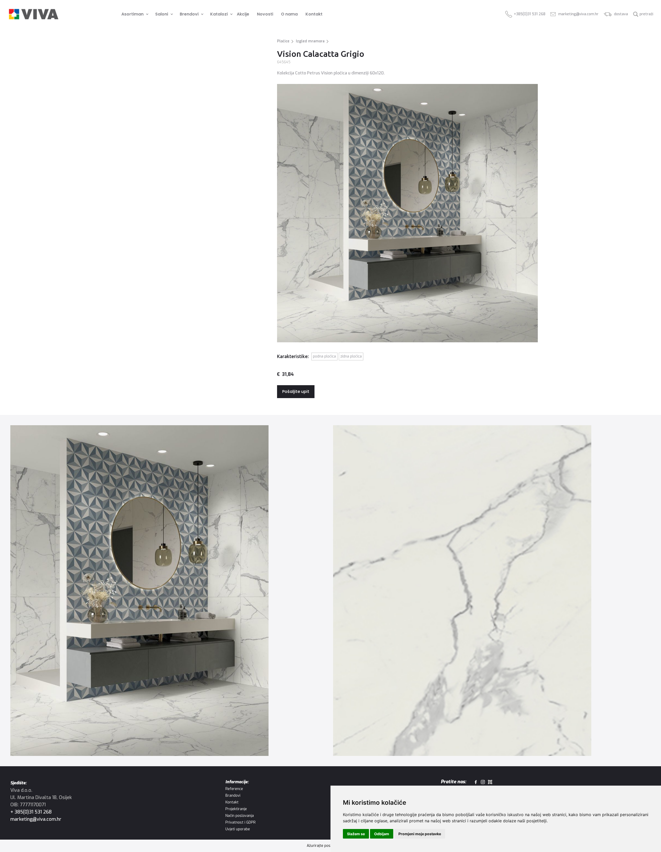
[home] (33, 14)
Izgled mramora (310, 41)
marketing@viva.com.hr (35, 819)
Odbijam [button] (381, 834)
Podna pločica (324, 356)
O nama (289, 14)
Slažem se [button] (356, 834)
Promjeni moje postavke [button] (419, 834)
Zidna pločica (351, 356)
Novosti (265, 14)
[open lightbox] (169, 590)
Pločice (283, 41)
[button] (133, 14)
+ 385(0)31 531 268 (31, 812)
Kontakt (313, 14)
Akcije (243, 14)
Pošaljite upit (295, 391)
